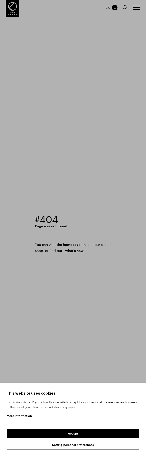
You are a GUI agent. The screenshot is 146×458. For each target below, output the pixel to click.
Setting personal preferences (73, 444)
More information (19, 415)
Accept (73, 433)
